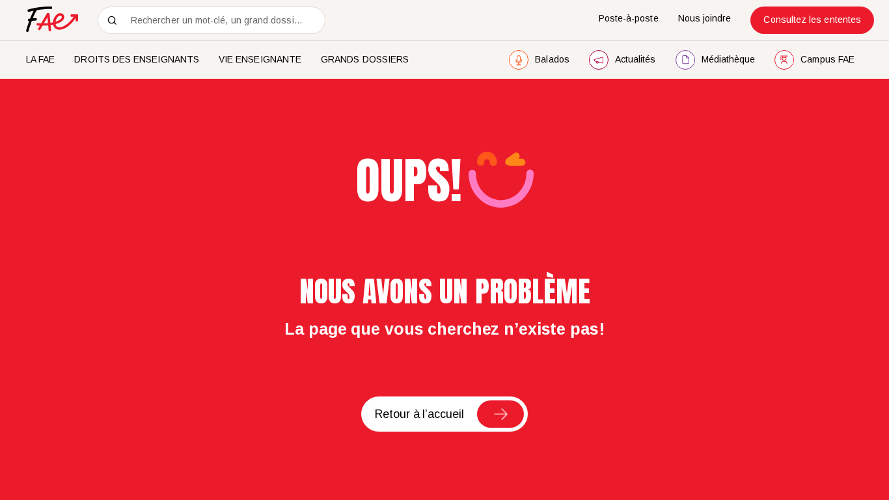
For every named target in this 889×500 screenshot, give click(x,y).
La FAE (40, 59)
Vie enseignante (260, 59)
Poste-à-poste (629, 18)
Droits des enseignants (136, 59)
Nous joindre (705, 18)
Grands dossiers (365, 59)
